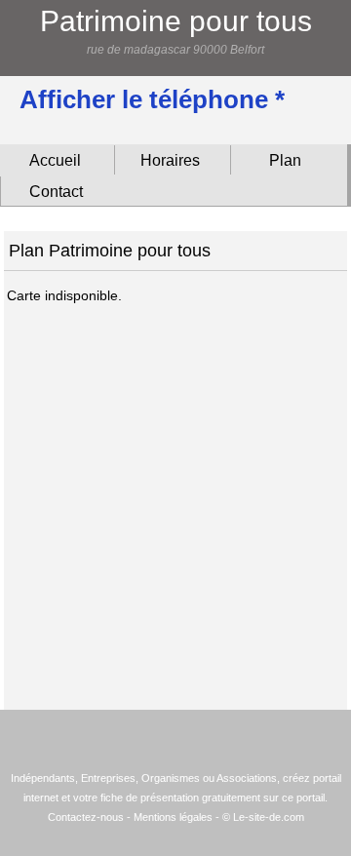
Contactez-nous (86, 817)
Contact (56, 191)
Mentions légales (173, 817)
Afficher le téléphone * (152, 99)
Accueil (55, 160)
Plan (285, 160)
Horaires (170, 160)
